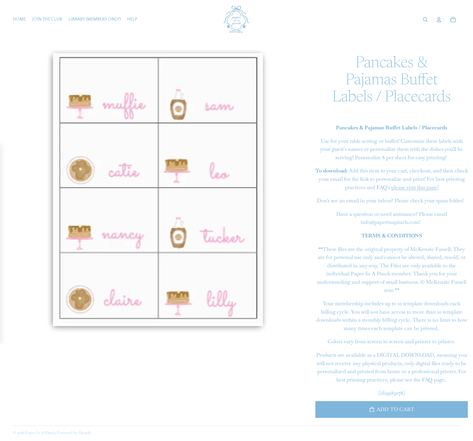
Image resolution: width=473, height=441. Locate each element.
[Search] (425, 20)
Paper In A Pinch (40, 432)
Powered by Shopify (74, 432)
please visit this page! (415, 187)
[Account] (439, 20)
